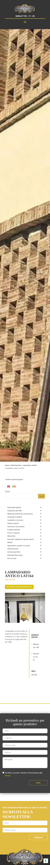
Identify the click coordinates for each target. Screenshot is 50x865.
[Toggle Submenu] (41, 507)
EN (33, 16)
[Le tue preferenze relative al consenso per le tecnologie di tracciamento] (45, 860)
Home (7, 465)
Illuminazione (16, 465)
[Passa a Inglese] (8, 486)
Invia (38, 783)
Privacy (8, 776)
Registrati (38, 837)
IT (30, 16)
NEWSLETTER (21, 16)
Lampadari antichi (30, 465)
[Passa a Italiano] (14, 486)
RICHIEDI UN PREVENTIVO (19, 587)
